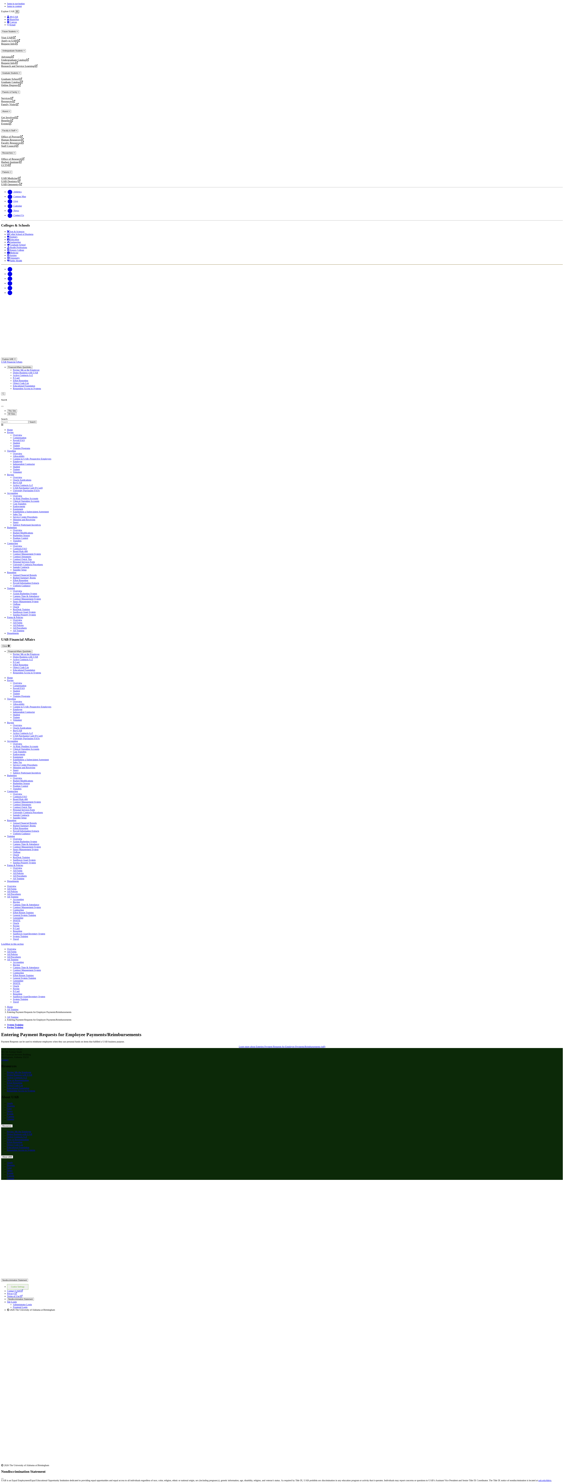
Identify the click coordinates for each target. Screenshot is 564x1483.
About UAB (7, 1157)
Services (5, 98)
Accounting (12, 493)
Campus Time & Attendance (26, 904)
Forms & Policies (15, 617)
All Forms (11, 889)
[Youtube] (10, 283)
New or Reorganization (18, 1080)
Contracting (12, 543)
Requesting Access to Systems (27, 388)
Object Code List (21, 383)
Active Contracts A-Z (23, 375)
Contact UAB (15, 1291)
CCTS (5, 165)
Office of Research (11, 159)
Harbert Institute (10, 162)
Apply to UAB (9, 40)
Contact (4, 1060)
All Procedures (14, 894)
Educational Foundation (24, 386)
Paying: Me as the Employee (26, 370)
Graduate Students (10, 73)
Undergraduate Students (13, 51)
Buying (10, 474)
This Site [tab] (12, 411)
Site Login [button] (12, 1302)
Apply (10, 1103)
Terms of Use (14, 1296)
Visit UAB (6, 37)
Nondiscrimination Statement (14, 1280)
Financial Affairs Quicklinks (19, 367)
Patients (6, 172)
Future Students (9, 31)
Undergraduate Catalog (13, 60)
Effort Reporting (20, 380)
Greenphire (18, 918)
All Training (12, 896)
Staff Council (8, 146)
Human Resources (11, 139)
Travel (16, 939)
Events (5, 123)
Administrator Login (22, 1304)
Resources (6, 101)
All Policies (12, 891)
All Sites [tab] (11, 414)
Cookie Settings (18, 1287)
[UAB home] (282, 356)
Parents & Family (10, 92)
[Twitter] (10, 274)
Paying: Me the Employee (19, 1072)
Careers (10, 1116)
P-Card (16, 378)
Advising (6, 56)
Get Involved (8, 117)
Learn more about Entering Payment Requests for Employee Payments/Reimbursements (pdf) (282, 1046)
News (9, 1111)
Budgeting (12, 527)
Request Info (8, 43)
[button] (282, 944)
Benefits (5, 120)
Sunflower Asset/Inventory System (29, 933)
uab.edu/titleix (544, 1480)
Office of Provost (10, 136)
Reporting (11, 572)
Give (9, 1108)
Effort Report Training (23, 912)
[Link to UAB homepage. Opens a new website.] (27, 1187)
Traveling (11, 451)
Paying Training (15, 1027)
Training (11, 588)
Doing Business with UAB (25, 372)
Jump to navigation (16, 3)
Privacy (12, 1293)
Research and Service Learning (17, 66)
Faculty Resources (11, 142)
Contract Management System (27, 907)
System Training (20, 936)
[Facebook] (10, 269)
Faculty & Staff (9, 130)
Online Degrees (9, 85)
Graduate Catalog (10, 82)
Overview (11, 886)
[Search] (3, 393)
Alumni (5, 111)
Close (5, 646)
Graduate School (10, 79)
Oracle (16, 923)
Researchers (8, 153)
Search (4, 419)
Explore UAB (8, 359)
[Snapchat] (10, 288)
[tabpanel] (282, 421)
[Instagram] (10, 278)
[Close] (17, 11)
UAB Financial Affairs (11, 362)
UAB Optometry (10, 184)
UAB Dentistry (9, 181)
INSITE (16, 920)
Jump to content (14, 6)
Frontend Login (20, 1307)
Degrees (11, 1106)
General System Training (24, 915)
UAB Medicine (9, 178)
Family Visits (8, 104)
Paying (10, 432)
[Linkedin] (10, 292)
